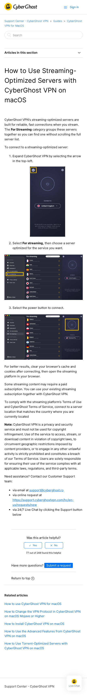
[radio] (33, 545)
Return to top (20, 578)
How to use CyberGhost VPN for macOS (33, 604)
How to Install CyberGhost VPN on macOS (34, 624)
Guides (57, 21)
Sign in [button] (74, 7)
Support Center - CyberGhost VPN (26, 21)
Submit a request (58, 565)
